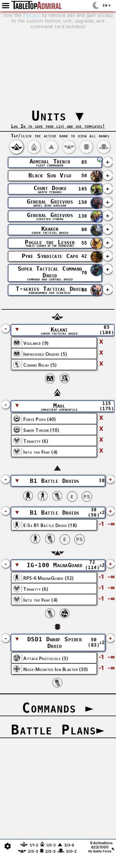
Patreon (32, 15)
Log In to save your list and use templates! (58, 126)
